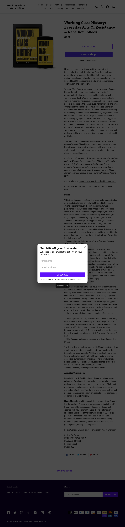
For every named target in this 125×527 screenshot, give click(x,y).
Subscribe (62, 274)
